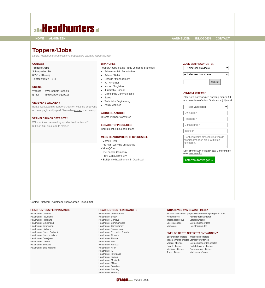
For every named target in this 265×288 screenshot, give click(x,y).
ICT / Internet (112, 82)
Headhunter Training (109, 269)
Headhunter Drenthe (40, 213)
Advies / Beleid (113, 75)
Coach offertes (174, 246)
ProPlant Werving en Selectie (118, 144)
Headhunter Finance (109, 235)
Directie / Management (117, 79)
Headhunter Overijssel (41, 238)
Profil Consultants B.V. (114, 155)
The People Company (114, 152)
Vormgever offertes (199, 240)
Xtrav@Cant (109, 148)
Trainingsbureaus (175, 220)
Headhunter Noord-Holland (43, 235)
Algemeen (57, 38)
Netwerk (45, 202)
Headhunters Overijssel (54, 55)
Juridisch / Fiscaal (115, 90)
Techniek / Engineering (117, 101)
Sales (108, 97)
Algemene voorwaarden (65, 202)
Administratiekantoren (200, 216)
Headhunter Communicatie (112, 223)
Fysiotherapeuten (198, 226)
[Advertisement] (184, 28)
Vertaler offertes (175, 243)
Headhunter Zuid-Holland (42, 247)
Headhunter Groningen (41, 226)
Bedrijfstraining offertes (201, 246)
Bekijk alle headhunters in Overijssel (123, 159)
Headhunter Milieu (108, 263)
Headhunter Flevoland (41, 216)
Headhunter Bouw (108, 216)
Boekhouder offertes (177, 236)
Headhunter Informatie (110, 254)
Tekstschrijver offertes (178, 240)
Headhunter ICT (107, 251)
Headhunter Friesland (41, 220)
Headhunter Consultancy (111, 226)
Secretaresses (174, 223)
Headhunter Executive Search (114, 232)
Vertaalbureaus (197, 220)
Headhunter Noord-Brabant (44, 232)
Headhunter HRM (107, 247)
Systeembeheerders (200, 223)
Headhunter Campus (109, 220)
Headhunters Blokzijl (81, 55)
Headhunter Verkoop (109, 272)
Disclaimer (87, 202)
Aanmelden (181, 38)
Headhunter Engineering (111, 229)
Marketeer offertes (199, 252)
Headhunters (173, 216)
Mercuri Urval (110, 141)
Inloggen (203, 38)
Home (39, 38)
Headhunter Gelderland (42, 223)
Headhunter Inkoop (108, 257)
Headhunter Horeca (108, 244)
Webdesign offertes (199, 236)
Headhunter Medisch (109, 260)
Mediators (172, 226)
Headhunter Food (107, 241)
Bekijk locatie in (117, 129)
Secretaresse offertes (201, 249)
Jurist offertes (174, 252)
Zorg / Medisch (113, 105)
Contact (223, 38)
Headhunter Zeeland (40, 244)
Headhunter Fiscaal (108, 238)
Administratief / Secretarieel (120, 71)
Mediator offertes (175, 249)
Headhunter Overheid (109, 266)
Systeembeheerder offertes (203, 243)
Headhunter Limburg (40, 229)
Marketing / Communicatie (119, 93)
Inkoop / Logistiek (114, 86)
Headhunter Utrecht (40, 241)
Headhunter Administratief (111, 213)
